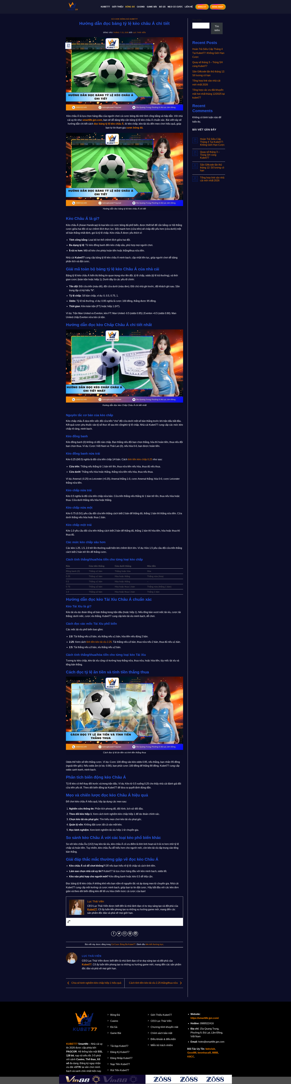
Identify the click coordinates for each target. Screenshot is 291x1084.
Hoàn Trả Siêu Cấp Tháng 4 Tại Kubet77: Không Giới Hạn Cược (208, 53)
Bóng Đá (130, 7)
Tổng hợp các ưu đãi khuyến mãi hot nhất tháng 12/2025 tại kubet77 (208, 94)
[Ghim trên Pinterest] (130, 933)
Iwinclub (210, 1049)
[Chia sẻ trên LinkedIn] (135, 933)
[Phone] (69, 921)
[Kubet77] (81, 7)
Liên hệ (189, 7)
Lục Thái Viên (139, 32)
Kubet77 (105, 7)
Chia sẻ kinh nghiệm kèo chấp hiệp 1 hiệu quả (96, 983)
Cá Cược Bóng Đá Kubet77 (124, 19)
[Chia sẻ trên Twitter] (119, 933)
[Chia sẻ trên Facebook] (113, 933)
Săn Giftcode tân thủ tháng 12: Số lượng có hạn (212, 167)
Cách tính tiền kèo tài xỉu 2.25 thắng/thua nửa (153, 983)
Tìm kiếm (197, 20)
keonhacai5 (204, 1052)
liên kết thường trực (154, 944)
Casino (141, 7)
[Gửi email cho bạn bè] (124, 933)
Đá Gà (162, 7)
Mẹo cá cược (175, 7)
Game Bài (152, 7)
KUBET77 (72, 1044)
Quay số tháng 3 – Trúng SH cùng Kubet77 (210, 155)
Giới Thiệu (117, 7)
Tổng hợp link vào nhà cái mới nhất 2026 (212, 179)
